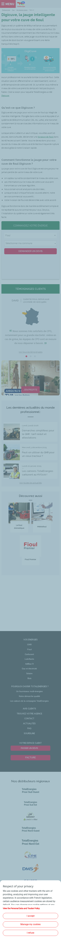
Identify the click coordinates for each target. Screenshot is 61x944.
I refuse (30, 932)
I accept (30, 916)
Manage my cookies (30, 924)
